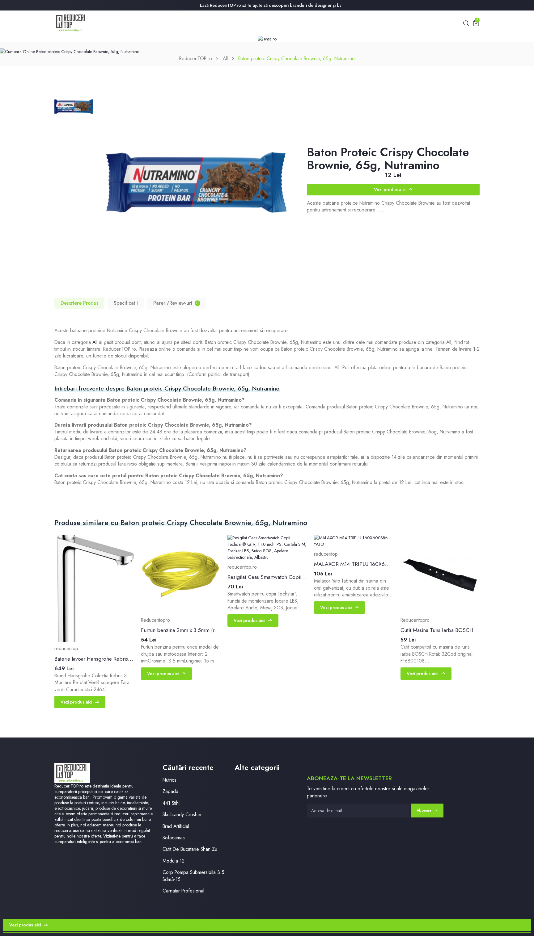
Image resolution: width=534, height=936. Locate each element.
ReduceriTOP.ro (195, 58)
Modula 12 (173, 860)
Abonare (424, 810)
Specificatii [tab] (126, 303)
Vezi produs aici (389, 189)
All (225, 58)
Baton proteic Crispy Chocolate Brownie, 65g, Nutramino (296, 58)
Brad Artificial (176, 826)
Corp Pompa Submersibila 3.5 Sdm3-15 (193, 876)
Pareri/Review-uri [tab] (176, 303)
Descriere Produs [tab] (79, 303)
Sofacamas (174, 837)
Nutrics (169, 779)
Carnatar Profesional (183, 890)
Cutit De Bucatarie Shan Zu (190, 849)
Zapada (170, 791)
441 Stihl (171, 803)
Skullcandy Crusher (182, 814)
